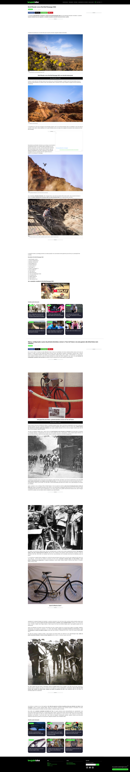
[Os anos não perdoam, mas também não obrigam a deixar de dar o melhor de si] (55, 328)
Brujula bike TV (91, 2)
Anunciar (55, 239)
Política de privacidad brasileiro (71, 764)
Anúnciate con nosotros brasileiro (52, 764)
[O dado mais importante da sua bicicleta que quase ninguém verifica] (36, 746)
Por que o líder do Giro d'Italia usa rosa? (73, 330)
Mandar (97, 764)
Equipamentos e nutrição (83, 2)
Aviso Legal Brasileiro (70, 762)
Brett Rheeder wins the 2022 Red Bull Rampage (120, 769)
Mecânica (76, 2)
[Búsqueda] (101, 2)
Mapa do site (49, 763)
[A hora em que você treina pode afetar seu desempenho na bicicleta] (36, 328)
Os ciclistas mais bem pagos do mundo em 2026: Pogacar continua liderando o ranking (55, 750)
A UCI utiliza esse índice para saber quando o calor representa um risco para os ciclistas (73, 315)
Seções (48, 762)
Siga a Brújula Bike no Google (55, 78)
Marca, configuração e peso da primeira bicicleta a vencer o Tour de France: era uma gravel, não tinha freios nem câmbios (36, 315)
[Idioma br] (95, 2)
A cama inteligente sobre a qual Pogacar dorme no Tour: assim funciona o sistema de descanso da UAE (55, 733)
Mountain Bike (30, 9)
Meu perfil (99, 2)
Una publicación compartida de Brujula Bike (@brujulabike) (69, 149)
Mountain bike (65, 2)
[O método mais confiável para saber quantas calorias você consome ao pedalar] (55, 312)
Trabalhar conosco (50, 765)
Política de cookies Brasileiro (71, 763)
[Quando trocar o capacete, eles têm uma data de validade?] (74, 746)
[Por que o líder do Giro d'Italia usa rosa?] (74, 328)
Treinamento (71, 2)
